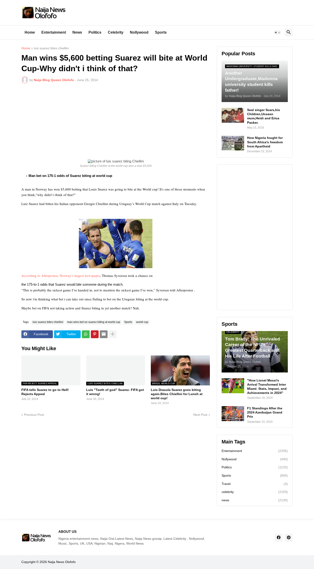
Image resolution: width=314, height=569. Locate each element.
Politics (94, 32)
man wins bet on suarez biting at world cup (93, 322)
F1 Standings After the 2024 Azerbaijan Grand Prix (264, 412)
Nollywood (139, 32)
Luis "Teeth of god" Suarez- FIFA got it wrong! (115, 392)
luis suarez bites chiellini (51, 48)
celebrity (255, 492)
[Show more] (113, 334)
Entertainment (53, 32)
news (255, 500)
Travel (255, 484)
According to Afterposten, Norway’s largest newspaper (60, 275)
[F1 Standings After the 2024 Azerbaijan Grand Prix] (233, 413)
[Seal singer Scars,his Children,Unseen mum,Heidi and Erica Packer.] (233, 115)
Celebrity (115, 32)
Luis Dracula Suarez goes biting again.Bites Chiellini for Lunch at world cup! (177, 394)
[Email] (104, 334)
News (77, 32)
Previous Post (34, 414)
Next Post (200, 414)
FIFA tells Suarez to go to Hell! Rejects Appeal (45, 392)
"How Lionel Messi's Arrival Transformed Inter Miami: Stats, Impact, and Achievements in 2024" (267, 386)
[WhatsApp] (86, 334)
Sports (161, 32)
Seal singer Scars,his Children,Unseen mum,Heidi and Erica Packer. (263, 116)
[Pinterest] (95, 334)
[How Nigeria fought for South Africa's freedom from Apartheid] (233, 143)
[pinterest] (289, 538)
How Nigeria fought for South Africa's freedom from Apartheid (265, 142)
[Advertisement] (115, 121)
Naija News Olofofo (62, 562)
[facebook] (279, 538)
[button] (277, 32)
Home (30, 32)
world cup (142, 322)
